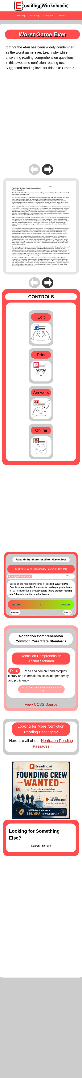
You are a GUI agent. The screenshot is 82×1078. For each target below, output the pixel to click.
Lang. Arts (48, 15)
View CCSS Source (41, 704)
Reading (21, 15)
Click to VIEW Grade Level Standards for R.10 (41, 689)
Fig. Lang (34, 15)
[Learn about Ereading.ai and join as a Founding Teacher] (41, 790)
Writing (62, 15)
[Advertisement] (41, 122)
